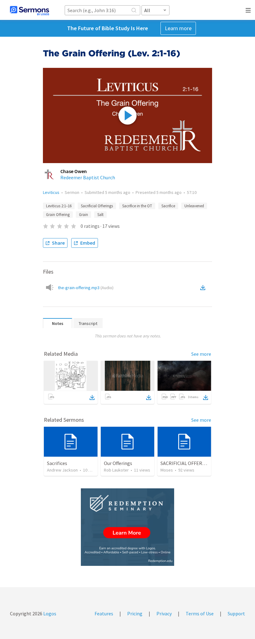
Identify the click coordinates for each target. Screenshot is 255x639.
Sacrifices (57, 463)
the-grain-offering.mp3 (86, 287)
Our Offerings (118, 463)
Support (236, 613)
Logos (49, 613)
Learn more (178, 28)
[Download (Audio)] (204, 287)
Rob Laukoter (116, 470)
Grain (83, 214)
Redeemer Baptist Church (87, 177)
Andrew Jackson (62, 470)
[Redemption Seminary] (127, 527)
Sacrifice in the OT (137, 206)
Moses (166, 470)
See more (201, 354)
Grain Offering (58, 214)
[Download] (92, 397)
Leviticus (51, 192)
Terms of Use (200, 613)
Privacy (164, 613)
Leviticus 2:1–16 (59, 206)
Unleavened (194, 206)
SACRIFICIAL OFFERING (185, 463)
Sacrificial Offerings (97, 206)
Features (104, 613)
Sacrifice (168, 206)
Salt (100, 214)
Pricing (134, 613)
